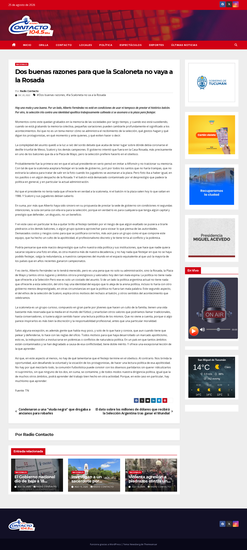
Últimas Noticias (184, 45)
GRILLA (43, 45)
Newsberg (135, 544)
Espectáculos (131, 45)
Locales (85, 45)
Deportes (156, 45)
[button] (236, 45)
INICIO (27, 45)
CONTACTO (64, 45)
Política (105, 45)
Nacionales (21, 64)
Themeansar (150, 544)
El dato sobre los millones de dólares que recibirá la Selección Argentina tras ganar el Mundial (132, 411)
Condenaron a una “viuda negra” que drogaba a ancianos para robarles (55, 411)
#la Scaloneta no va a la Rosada (86, 95)
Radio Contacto (29, 91)
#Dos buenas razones (51, 95)
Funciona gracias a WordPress (105, 544)
